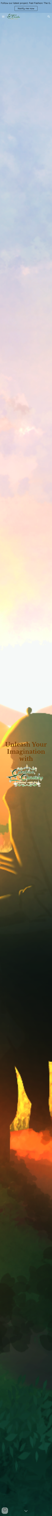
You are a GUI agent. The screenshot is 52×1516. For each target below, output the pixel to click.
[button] (3, 16)
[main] (26, 751)
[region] (26, 6)
